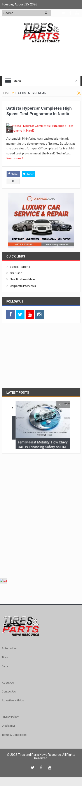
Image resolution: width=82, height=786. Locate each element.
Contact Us (9, 699)
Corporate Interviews (23, 286)
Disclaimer (8, 733)
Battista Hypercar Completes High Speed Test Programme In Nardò (39, 111)
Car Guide (16, 273)
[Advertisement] (41, 355)
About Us (8, 690)
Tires (5, 665)
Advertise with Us (13, 708)
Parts (5, 674)
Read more (14, 158)
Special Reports (20, 266)
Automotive (9, 655)
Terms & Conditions (14, 742)
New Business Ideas (22, 279)
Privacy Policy (10, 724)
